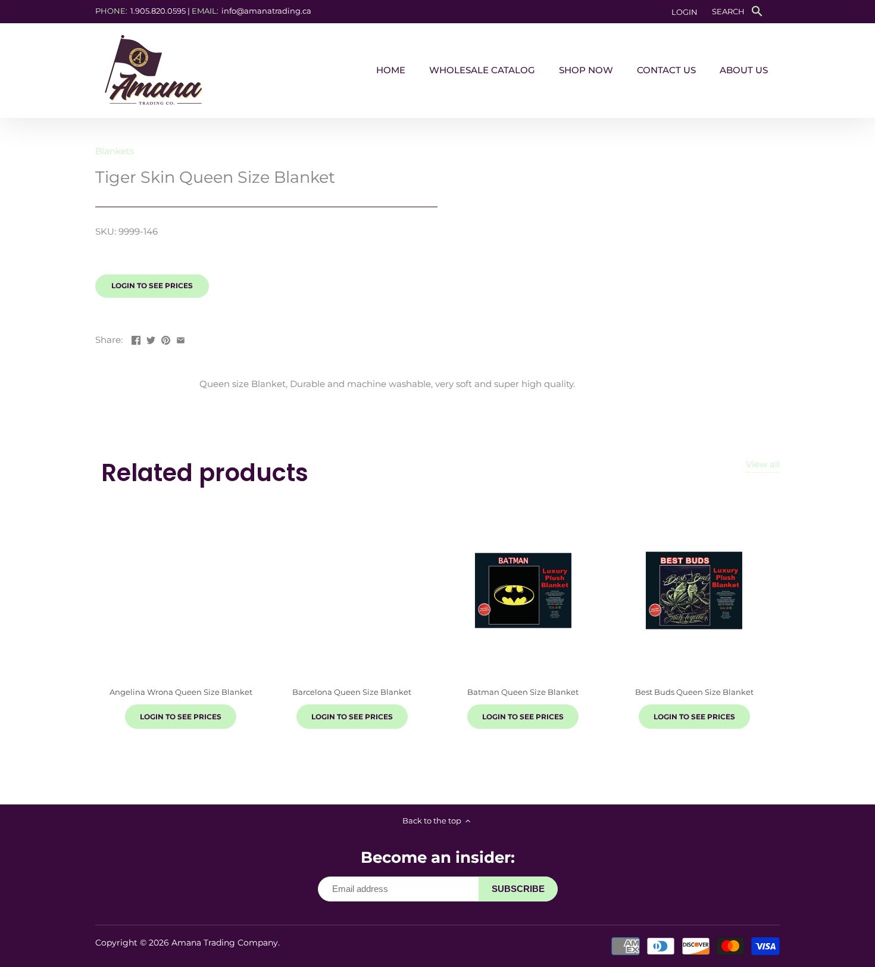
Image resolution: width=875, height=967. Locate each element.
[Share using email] (180, 338)
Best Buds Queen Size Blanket (694, 692)
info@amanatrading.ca (266, 10)
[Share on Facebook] (136, 338)
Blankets (114, 151)
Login (684, 12)
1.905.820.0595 (158, 10)
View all (763, 464)
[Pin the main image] (165, 338)
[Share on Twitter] (150, 338)
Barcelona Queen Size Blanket (351, 692)
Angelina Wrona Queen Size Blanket (181, 692)
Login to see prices (152, 285)
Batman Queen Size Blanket (523, 692)
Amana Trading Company (224, 942)
